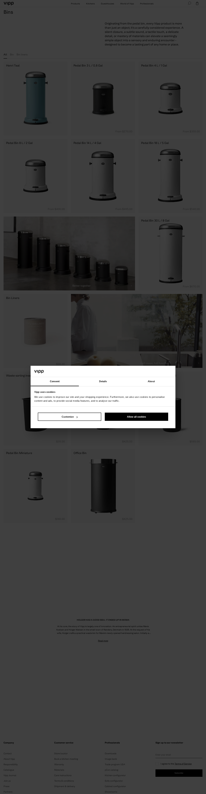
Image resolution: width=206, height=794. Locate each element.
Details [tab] (103, 381)
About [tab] (151, 381)
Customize (68, 416)
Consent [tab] (55, 381)
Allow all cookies (136, 416)
